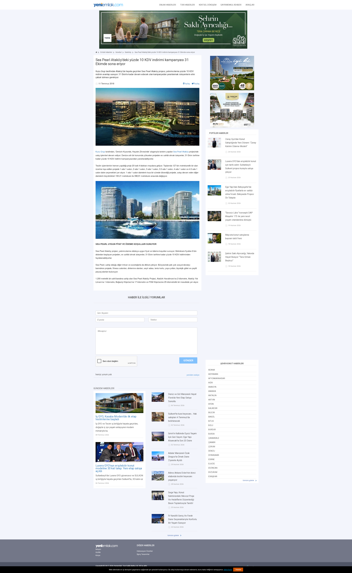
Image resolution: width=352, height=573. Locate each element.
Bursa (211, 434)
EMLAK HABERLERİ (167, 5)
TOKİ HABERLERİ (187, 5)
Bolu (210, 425)
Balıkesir (212, 408)
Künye (98, 555)
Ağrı (210, 383)
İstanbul (119, 52)
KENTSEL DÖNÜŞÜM (207, 5)
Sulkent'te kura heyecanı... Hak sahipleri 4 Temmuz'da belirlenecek (182, 417)
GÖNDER (188, 360)
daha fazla (228, 570)
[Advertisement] (232, 318)
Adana (211, 370)
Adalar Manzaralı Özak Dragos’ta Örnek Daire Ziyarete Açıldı (179, 457)
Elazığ (211, 464)
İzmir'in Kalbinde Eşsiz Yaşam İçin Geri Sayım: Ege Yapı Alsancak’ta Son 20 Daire (182, 437)
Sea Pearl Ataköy (181, 151)
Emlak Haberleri (106, 52)
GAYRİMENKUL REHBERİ (231, 5)
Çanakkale (213, 438)
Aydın (211, 404)
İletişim (98, 549)
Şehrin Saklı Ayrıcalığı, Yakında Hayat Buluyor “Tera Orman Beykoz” (239, 257)
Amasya (212, 387)
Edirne (211, 459)
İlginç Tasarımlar (143, 554)
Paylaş (187, 83)
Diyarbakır (213, 455)
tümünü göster (173, 535)
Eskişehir (212, 476)
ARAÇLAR (250, 5)
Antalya (212, 395)
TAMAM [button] (238, 569)
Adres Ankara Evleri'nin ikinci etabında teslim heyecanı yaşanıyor (182, 476)
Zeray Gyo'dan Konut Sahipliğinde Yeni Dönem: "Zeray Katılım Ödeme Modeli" (240, 143)
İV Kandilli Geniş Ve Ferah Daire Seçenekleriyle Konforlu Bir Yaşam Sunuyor (182, 519)
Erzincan (212, 468)
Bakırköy (128, 52)
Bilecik (211, 412)
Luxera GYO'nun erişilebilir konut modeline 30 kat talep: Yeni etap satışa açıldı (119, 468)
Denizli (211, 451)
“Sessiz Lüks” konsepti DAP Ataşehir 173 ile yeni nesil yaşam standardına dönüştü (239, 216)
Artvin (211, 400)
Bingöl (211, 417)
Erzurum (212, 472)
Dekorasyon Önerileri (145, 551)
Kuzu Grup (100, 151)
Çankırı (211, 442)
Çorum (211, 446)
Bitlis (211, 421)
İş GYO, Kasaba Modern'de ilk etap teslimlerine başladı (116, 418)
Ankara (212, 391)
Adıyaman (213, 374)
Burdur (212, 429)
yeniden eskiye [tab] (193, 375)
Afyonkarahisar (216, 378)
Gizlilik (98, 552)
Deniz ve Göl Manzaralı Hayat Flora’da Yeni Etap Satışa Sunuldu (182, 398)
